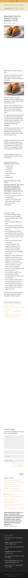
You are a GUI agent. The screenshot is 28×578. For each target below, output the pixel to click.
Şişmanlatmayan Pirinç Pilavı (10, 498)
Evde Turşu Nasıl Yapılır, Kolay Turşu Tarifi (13, 490)
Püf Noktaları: (9, 494)
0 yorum (14, 23)
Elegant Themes (8, 574)
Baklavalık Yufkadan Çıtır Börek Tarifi (12, 488)
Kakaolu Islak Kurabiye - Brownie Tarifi (13, 486)
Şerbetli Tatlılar (7, 23)
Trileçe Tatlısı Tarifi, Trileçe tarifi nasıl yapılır (14, 482)
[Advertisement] (14, 55)
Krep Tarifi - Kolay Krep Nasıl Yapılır (12, 480)
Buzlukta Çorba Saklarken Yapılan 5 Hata (13, 496)
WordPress (10, 576)
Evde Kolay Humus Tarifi (9, 484)
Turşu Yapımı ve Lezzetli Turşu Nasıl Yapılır (14, 508)
